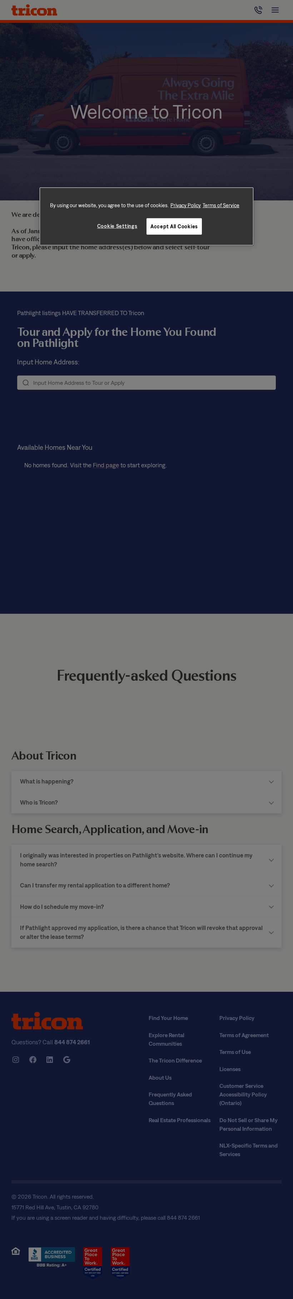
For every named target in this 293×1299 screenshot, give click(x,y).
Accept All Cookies (174, 226)
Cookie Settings (117, 226)
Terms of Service (221, 205)
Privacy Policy (185, 205)
